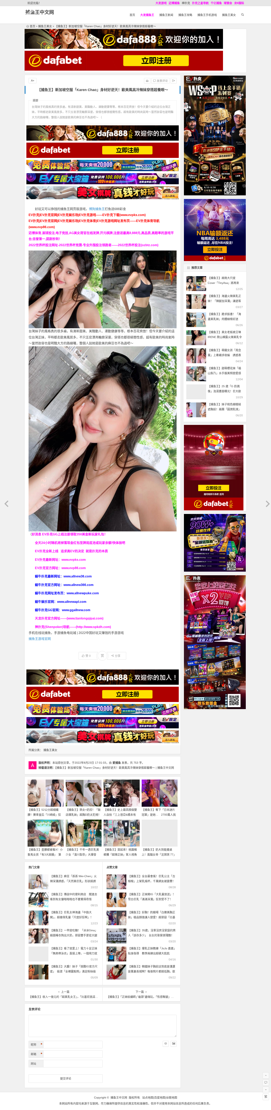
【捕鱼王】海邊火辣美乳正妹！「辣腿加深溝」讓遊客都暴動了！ (224, 300)
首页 (132, 14)
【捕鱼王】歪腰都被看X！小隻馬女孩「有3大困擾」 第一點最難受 (45, 854)
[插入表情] (166, 1044)
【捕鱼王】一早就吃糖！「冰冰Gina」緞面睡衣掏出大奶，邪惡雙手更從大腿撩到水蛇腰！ (74, 935)
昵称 (36, 1044)
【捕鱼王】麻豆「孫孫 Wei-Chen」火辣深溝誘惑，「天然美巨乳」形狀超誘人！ (73, 881)
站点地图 (147, 1097)
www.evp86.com (74, 568)
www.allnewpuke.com (83, 593)
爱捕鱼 (116, 762)
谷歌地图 (171, 1097)
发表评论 (162, 80)
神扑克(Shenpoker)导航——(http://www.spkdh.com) (73, 627)
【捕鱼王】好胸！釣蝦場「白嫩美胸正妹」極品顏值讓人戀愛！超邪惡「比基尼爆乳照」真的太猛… (151, 917)
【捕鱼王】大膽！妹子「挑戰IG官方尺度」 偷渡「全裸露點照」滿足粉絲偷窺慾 (73, 971)
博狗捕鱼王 (97, 209)
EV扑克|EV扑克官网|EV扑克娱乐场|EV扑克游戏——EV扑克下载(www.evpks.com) (87, 215)
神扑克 (186, 3)
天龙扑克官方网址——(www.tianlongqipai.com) (69, 618)
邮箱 (36, 1054)
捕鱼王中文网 (39, 12)
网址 (33, 1063)
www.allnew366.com (78, 585)
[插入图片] (174, 1044)
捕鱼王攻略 (185, 14)
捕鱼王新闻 (166, 14)
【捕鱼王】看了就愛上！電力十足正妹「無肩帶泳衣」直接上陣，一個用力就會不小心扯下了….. (73, 953)
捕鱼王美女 (229, 14)
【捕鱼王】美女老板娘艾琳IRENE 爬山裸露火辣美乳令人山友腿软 (225, 337)
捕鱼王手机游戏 (207, 14)
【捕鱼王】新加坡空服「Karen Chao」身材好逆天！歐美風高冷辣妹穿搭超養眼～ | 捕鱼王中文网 (114, 767)
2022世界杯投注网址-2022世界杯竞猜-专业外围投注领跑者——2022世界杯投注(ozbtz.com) (93, 245)
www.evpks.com (74, 559)
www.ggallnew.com (76, 610)
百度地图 (159, 1097)
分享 (117, 655)
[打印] (147, 81)
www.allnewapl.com (71, 601)
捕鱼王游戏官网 (40, 638)
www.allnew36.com (77, 576)
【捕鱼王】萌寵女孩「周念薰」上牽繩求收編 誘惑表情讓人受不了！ (224, 355)
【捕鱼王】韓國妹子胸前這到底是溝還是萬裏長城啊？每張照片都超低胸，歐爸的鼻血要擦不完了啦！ (151, 971)
